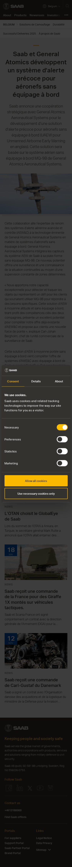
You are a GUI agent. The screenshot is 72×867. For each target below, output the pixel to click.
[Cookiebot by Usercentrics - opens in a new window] (51, 370)
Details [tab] (36, 381)
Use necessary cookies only (36, 493)
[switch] (62, 439)
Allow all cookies (36, 481)
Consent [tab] (13, 381)
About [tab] (59, 381)
